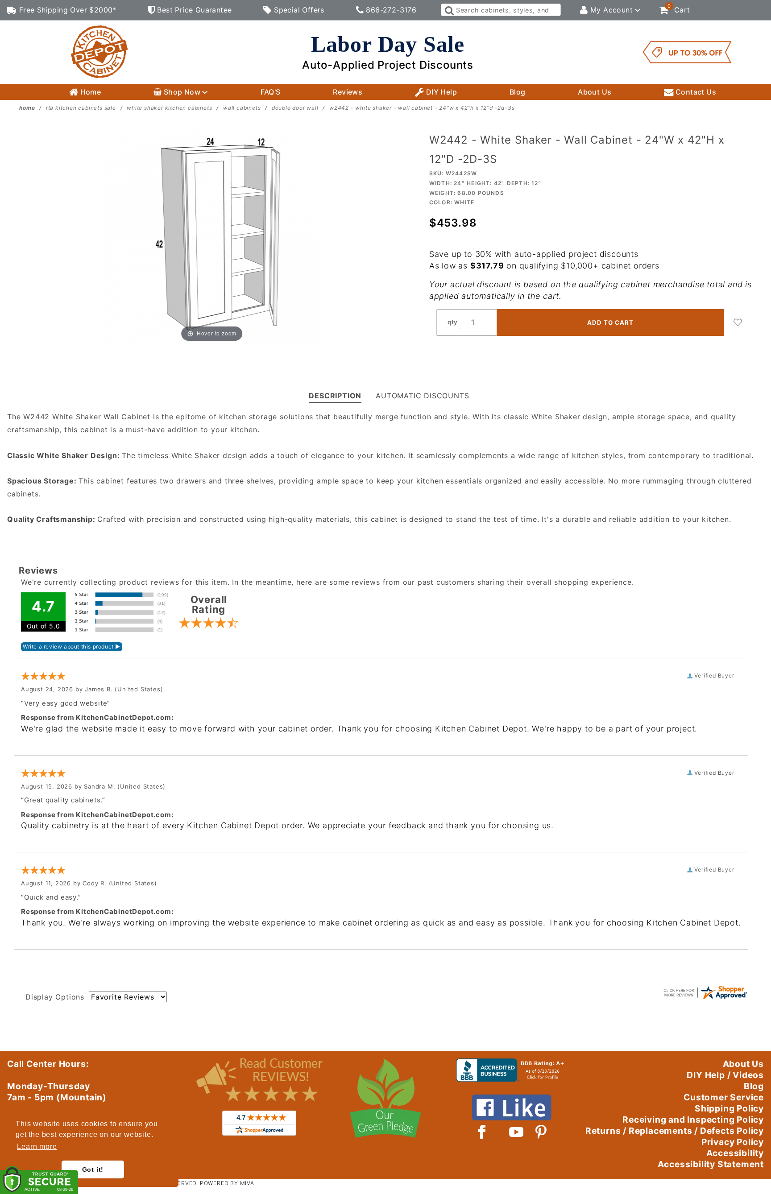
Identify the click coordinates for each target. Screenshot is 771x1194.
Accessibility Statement (711, 1164)
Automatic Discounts (422, 395)
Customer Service (724, 1097)
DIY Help (440, 91)
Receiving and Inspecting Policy (693, 1119)
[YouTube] (516, 1132)
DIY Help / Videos (725, 1075)
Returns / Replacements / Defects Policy (674, 1130)
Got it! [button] (93, 1169)
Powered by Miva (227, 1183)
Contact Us (695, 91)
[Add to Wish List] (738, 322)
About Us (594, 91)
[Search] (448, 10)
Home (89, 91)
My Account (611, 9)
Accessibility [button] (735, 1153)
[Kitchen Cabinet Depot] (99, 51)
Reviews (347, 91)
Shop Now (182, 91)
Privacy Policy (732, 1141)
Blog (518, 91)
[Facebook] (482, 1132)
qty (453, 322)
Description (335, 395)
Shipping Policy (729, 1108)
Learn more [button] (37, 1146)
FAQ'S (271, 91)
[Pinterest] (541, 1132)
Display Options (54, 996)
